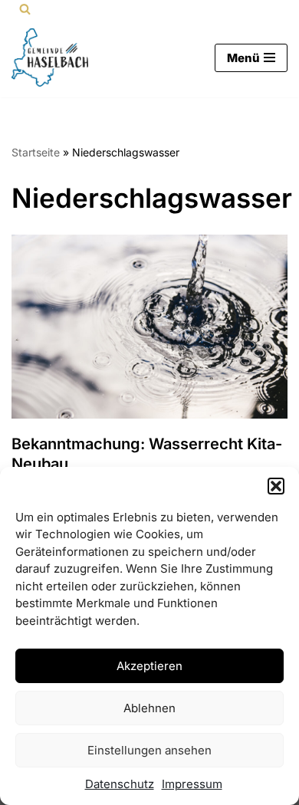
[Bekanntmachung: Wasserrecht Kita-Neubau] (150, 327)
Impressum (192, 784)
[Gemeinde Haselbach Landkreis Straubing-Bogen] (50, 57)
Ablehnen (149, 708)
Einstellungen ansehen (149, 750)
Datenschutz (119, 784)
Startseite (36, 152)
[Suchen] (25, 9)
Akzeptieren (149, 666)
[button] (276, 486)
